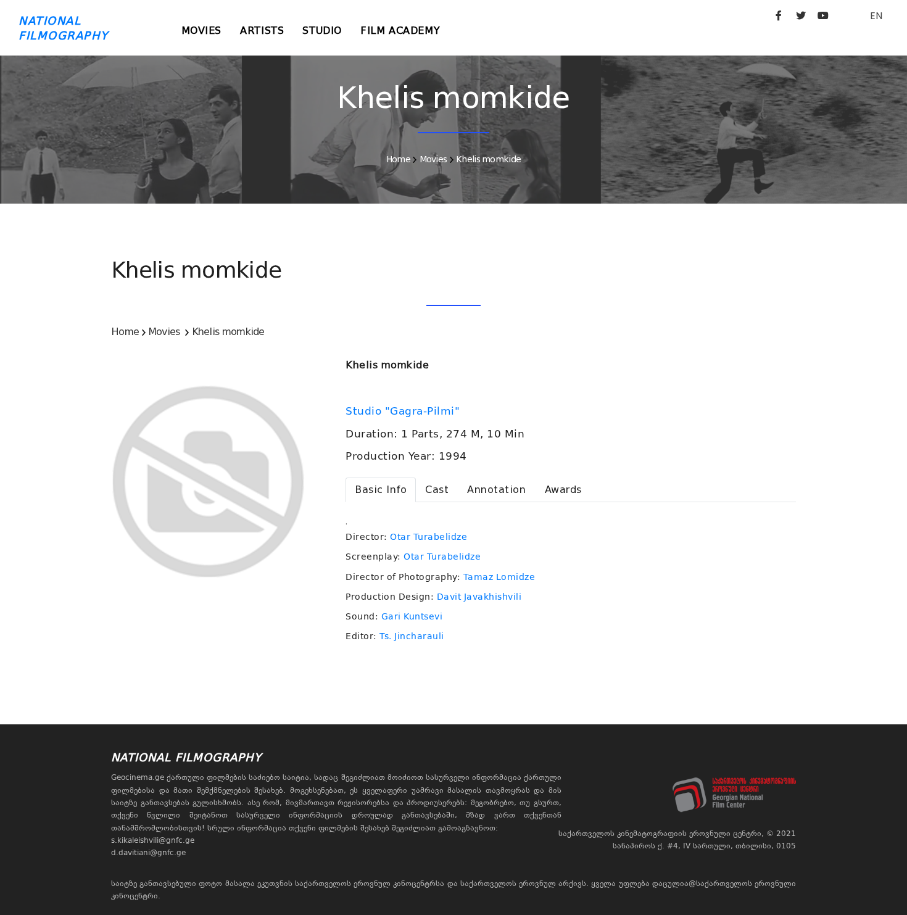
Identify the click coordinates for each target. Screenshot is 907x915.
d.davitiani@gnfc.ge (148, 852)
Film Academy (400, 30)
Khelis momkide (488, 159)
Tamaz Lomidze (499, 577)
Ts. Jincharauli (411, 636)
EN (876, 16)
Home (398, 159)
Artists (262, 30)
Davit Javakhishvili (479, 597)
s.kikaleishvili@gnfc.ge (152, 840)
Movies (201, 30)
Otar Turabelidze (428, 537)
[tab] (381, 490)
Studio (322, 30)
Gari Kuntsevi (412, 616)
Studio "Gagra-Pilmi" (404, 411)
